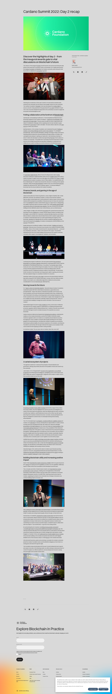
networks (61, 183)
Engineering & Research (47, 6)
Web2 (58, 178)
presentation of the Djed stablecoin (31, 426)
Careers (17, 674)
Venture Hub (74, 2)
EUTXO (42, 472)
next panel (45, 210)
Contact (95, 2)
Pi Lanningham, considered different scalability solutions (49, 421)
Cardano (39, 65)
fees (47, 202)
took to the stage (39, 276)
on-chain (52, 108)
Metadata (38, 106)
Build (31, 669)
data (46, 178)
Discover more (59, 669)
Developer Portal (32, 672)
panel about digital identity (31, 175)
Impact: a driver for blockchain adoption (35, 288)
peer (29, 199)
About (89, 2)
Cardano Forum (45, 676)
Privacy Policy (64, 684)
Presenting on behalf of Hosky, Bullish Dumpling (34, 408)
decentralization (39, 183)
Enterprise (56, 6)
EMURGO (39, 69)
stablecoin (35, 212)
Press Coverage (63, 6)
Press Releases (28, 6)
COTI (33, 276)
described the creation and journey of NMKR (40, 463)
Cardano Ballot (56, 106)
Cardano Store (58, 674)
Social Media (85, 669)
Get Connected (46, 669)
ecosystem (39, 71)
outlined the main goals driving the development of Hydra (36, 452)
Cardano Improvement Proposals (35, 674)
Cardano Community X (86, 676)
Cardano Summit (59, 676)
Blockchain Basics (36, 6)
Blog (43, 672)
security (25, 222)
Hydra (55, 452)
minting (27, 464)
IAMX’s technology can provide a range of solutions (47, 439)
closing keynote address (50, 314)
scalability (37, 221)
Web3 (62, 178)
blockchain (59, 115)
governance (33, 124)
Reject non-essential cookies (103, 689)
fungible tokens (53, 176)
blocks (47, 537)
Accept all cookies (93, 689)
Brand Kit (17, 676)
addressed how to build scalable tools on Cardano (51, 534)
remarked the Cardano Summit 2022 (44, 515)
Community (82, 2)
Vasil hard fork (56, 219)
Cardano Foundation (30, 69)
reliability (25, 435)
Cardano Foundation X (86, 674)
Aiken (30, 678)
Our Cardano (18, 678)
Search (92, 6)
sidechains (32, 422)
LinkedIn (83, 672)
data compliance (43, 304)
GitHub (31, 676)
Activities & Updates (19, 6)
